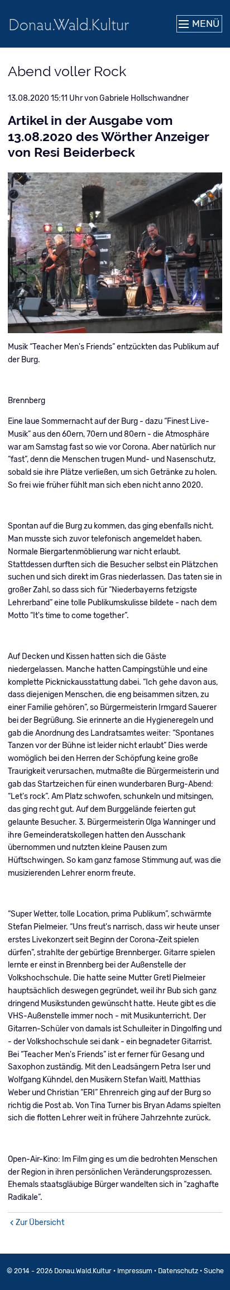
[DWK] (69, 24)
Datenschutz (178, 1271)
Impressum (134, 1271)
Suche (214, 1271)
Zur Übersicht (40, 1222)
